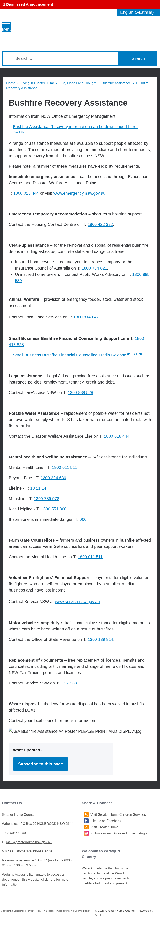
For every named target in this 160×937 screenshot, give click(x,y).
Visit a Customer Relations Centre (27, 851)
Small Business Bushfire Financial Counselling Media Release (78, 355)
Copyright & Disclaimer (12, 911)
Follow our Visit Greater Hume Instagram (120, 833)
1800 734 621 (94, 268)
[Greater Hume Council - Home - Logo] (40, 32)
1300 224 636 (53, 477)
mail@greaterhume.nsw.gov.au (29, 842)
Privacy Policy (34, 911)
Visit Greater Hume (104, 827)
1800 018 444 (26, 193)
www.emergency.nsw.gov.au (79, 193)
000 (83, 519)
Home (10, 83)
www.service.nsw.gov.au (77, 601)
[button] (80, 4)
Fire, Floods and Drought (78, 83)
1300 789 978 (46, 498)
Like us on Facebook (105, 821)
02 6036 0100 (15, 833)
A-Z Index (49, 911)
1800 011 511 (64, 467)
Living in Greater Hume (38, 83)
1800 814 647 (86, 317)
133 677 (41, 860)
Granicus (99, 915)
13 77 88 (69, 683)
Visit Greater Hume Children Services (118, 814)
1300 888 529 (80, 392)
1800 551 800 (53, 509)
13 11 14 (38, 488)
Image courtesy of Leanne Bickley (73, 911)
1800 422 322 (100, 224)
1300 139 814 (100, 639)
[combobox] (138, 12)
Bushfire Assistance (117, 83)
